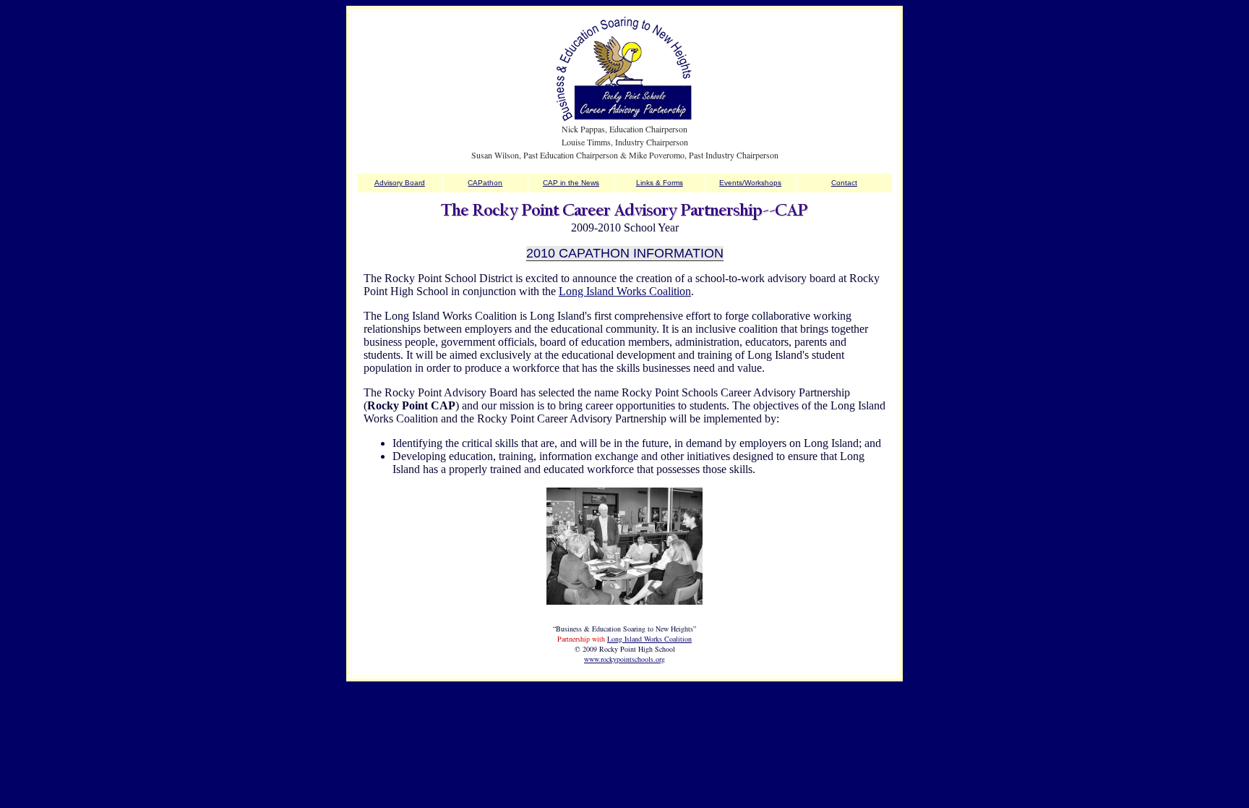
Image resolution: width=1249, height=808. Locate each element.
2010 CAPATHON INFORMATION (625, 253)
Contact (844, 183)
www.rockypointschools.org (624, 659)
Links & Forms (659, 183)
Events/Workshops (750, 183)
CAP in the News (571, 183)
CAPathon (485, 183)
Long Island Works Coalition (625, 291)
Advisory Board (399, 183)
